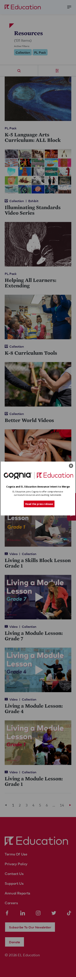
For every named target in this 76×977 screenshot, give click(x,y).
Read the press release (39, 503)
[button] (38, 486)
